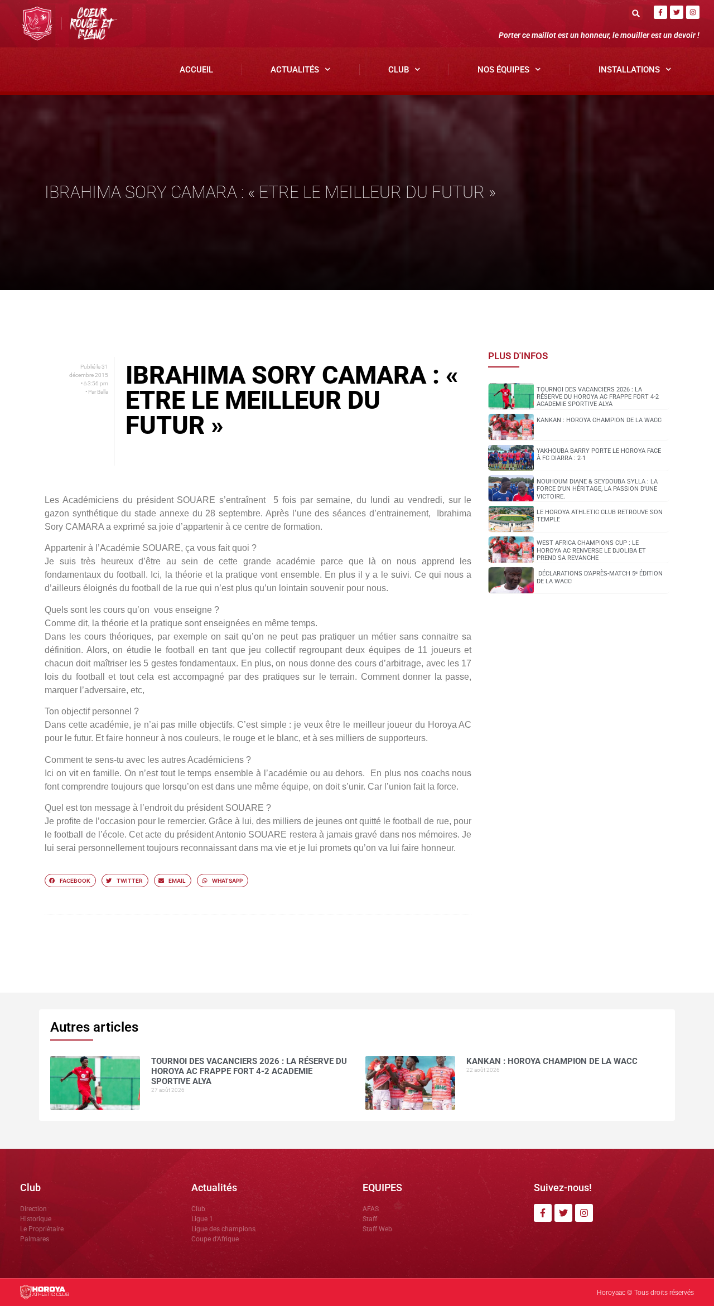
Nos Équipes (503, 70)
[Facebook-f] (660, 12)
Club (398, 70)
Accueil (196, 70)
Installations (629, 70)
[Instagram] (692, 12)
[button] (636, 13)
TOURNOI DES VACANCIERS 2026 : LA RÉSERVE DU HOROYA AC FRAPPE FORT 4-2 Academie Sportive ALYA (598, 397)
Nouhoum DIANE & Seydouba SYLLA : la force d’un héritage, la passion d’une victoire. (597, 489)
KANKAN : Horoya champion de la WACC (599, 420)
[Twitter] (676, 12)
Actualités (295, 70)
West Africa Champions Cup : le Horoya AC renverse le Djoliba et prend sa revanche (591, 550)
